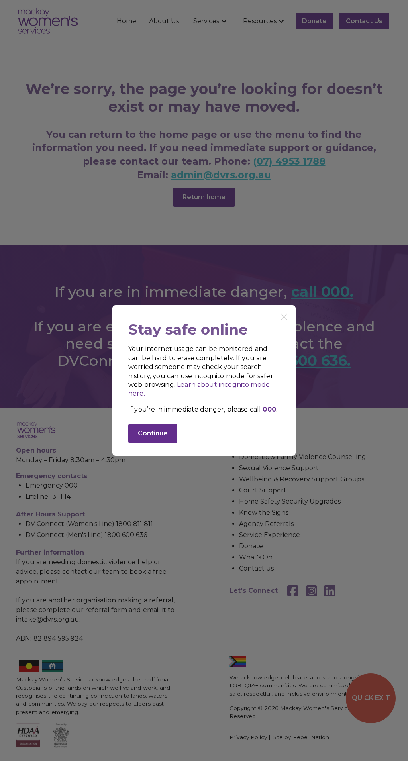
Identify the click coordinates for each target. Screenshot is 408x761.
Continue (153, 433)
